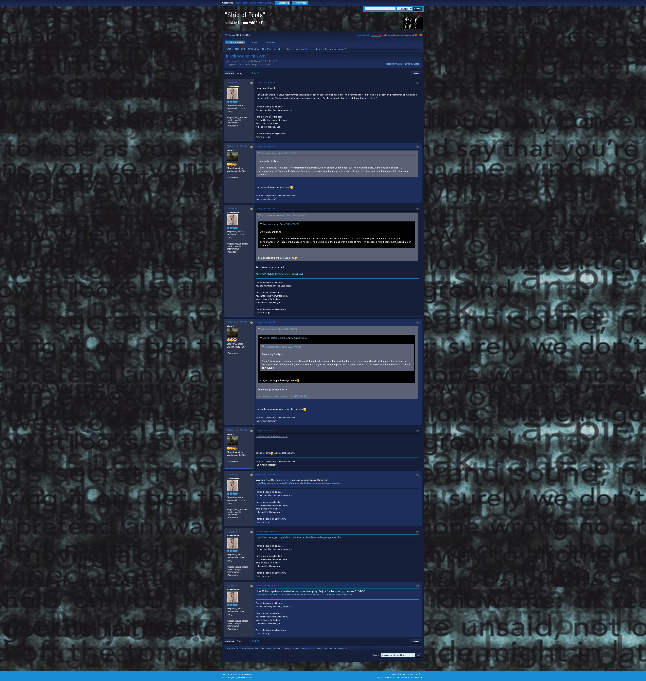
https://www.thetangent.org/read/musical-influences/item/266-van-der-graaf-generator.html (299, 537)
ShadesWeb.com (245, 678)
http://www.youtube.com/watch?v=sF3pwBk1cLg (279, 274)
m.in (288, 480)
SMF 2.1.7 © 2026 (229, 674)
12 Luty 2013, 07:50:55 (265, 82)
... (250, 73)
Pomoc (395, 674)
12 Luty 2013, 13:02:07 (265, 322)
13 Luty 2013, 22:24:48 (265, 430)
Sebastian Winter (237, 146)
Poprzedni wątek (393, 64)
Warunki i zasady (406, 674)
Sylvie (318, 49)
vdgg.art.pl (376, 35)
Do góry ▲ (419, 674)
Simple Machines (245, 674)
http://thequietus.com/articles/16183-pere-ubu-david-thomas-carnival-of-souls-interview (298, 483)
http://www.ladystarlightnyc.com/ (272, 436)
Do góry (229, 641)
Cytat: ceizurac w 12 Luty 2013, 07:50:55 (278, 153)
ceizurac (232, 82)
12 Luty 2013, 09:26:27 (265, 146)
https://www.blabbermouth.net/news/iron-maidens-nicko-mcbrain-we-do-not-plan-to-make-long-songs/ (304, 594)
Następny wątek (412, 64)
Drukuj (416, 73)
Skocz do (376, 655)
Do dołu (229, 73)
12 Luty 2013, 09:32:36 (265, 208)
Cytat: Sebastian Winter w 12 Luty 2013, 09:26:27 (282, 215)
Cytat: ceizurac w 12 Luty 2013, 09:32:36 (278, 329)
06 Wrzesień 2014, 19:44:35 (267, 474)
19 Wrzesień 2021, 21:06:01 (267, 586)
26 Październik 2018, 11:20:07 (268, 532)
